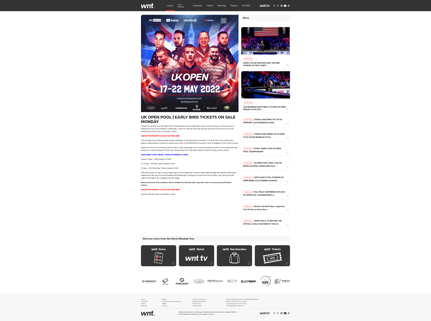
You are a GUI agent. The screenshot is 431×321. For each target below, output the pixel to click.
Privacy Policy (196, 304)
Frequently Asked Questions (171, 301)
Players (234, 5)
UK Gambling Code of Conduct (236, 304)
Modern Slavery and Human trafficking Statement (242, 299)
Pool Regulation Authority (234, 306)
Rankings (222, 5)
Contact (164, 306)
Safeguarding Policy (199, 301)
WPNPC (164, 304)
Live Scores (181, 5)
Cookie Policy (196, 306)
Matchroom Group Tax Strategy (236, 301)
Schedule (197, 5)
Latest (170, 5)
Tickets (209, 5)
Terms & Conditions (199, 299)
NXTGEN (246, 5)
